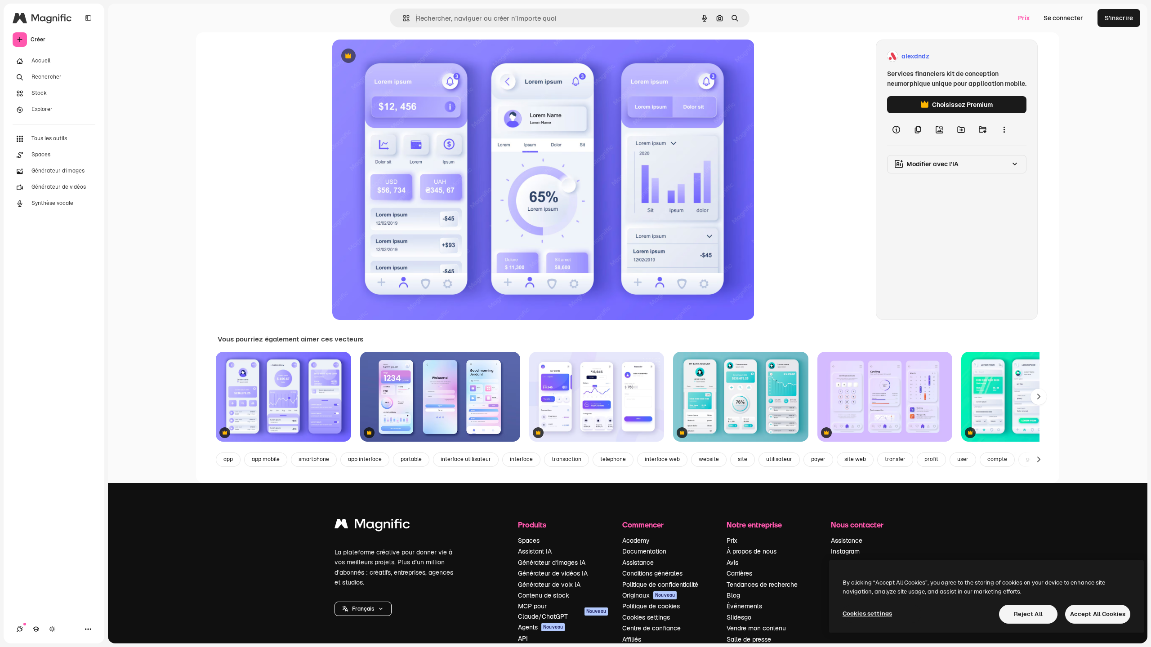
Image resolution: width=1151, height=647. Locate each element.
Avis (732, 562)
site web (855, 459)
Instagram (845, 551)
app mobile (266, 459)
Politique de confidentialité (660, 585)
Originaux (648, 595)
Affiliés (631, 639)
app (228, 459)
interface (521, 459)
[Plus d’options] (1004, 129)
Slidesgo (739, 617)
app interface (365, 459)
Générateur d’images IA (551, 562)
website (709, 459)
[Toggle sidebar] (88, 18)
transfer (895, 459)
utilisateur (779, 459)
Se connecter (1063, 18)
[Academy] (36, 629)
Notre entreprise (754, 524)
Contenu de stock (543, 595)
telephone (613, 459)
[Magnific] (372, 526)
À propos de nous (751, 551)
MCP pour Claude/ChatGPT (562, 611)
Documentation (644, 551)
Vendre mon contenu (756, 628)
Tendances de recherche (762, 585)
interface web (662, 459)
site (742, 459)
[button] (363, 609)
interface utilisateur (466, 459)
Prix (1024, 18)
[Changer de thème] (52, 629)
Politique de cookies (651, 606)
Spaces (529, 540)
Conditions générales (652, 573)
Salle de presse (749, 639)
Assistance (638, 562)
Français (363, 608)
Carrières (739, 573)
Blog (733, 595)
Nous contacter (857, 524)
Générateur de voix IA (549, 585)
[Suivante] (1039, 397)
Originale (391, 56)
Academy (636, 540)
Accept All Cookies (1097, 614)
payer (818, 459)
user (962, 459)
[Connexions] (20, 629)
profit (931, 459)
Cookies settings (646, 617)
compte (997, 459)
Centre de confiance (651, 628)
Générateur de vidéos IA (553, 573)
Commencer (643, 524)
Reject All (1028, 614)
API (523, 638)
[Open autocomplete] (402, 18)
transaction (566, 459)
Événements (744, 606)
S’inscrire (1119, 18)
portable (411, 459)
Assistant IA (535, 551)
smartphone (314, 459)
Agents (540, 627)
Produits (532, 524)
